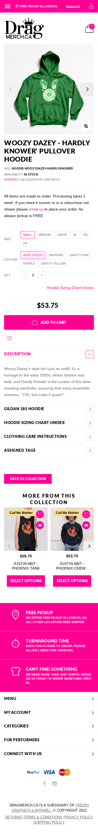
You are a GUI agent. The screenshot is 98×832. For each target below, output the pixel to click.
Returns (13, 817)
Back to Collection (28, 479)
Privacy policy (78, 817)
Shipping (11, 179)
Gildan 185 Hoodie (24, 409)
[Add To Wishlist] (9, 338)
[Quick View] (40, 525)
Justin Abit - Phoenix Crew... (72, 565)
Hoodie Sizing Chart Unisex (70, 287)
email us (36, 209)
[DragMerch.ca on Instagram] (55, 784)
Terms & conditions (42, 817)
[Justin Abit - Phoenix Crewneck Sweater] (72, 529)
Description (17, 354)
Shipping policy (49, 822)
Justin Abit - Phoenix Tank (26, 565)
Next (89, 546)
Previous (9, 546)
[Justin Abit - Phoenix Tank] (26, 529)
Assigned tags (20, 451)
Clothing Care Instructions (35, 437)
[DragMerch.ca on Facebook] (44, 784)
